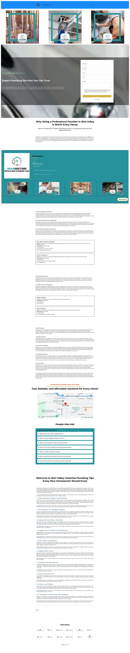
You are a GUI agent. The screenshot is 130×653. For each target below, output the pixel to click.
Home (90, 4)
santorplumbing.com (41, 262)
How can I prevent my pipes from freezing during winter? (56, 447)
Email (84, 72)
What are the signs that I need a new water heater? (54, 442)
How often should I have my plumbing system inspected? (55, 461)
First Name (85, 63)
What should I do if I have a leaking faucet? (51, 433)
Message (84, 81)
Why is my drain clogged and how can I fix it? (52, 438)
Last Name (85, 68)
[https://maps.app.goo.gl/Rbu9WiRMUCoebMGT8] (16, 165)
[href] (65, 405)
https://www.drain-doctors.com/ (44, 174)
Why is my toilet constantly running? (50, 452)
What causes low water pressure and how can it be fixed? (55, 456)
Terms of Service (97, 99)
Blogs (93, 4)
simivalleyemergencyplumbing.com (44, 250)
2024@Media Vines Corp (65, 644)
